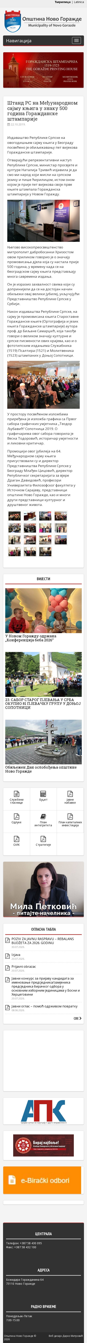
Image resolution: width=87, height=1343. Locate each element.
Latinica (79, 2)
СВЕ (76, 1018)
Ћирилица (63, 2)
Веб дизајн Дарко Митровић (66, 1336)
